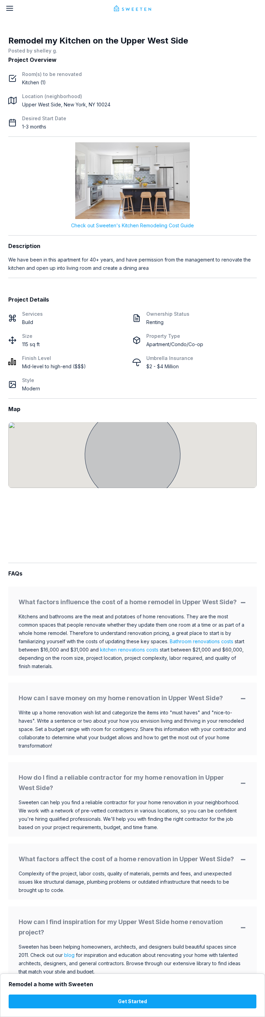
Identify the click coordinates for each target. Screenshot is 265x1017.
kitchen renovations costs (129, 650)
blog (69, 955)
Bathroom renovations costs (201, 641)
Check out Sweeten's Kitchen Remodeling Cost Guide (132, 225)
